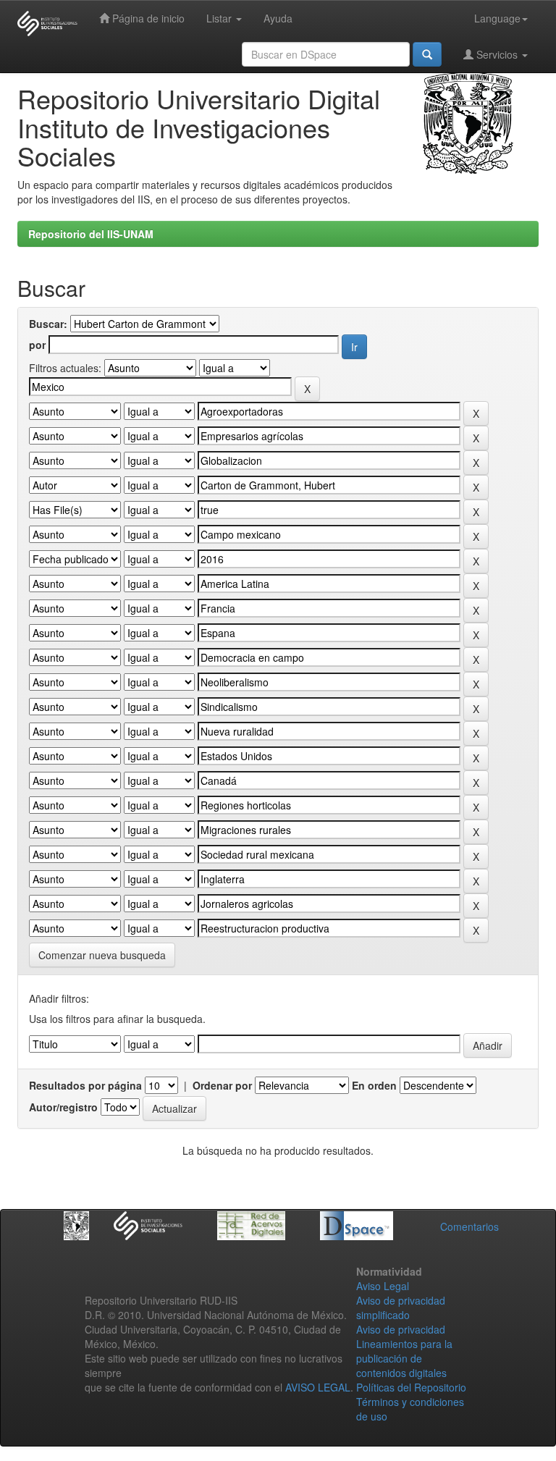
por (37, 344)
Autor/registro (63, 1107)
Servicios (497, 54)
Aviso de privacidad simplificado (400, 1307)
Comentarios (469, 1226)
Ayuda (278, 18)
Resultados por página (85, 1085)
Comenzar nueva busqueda (102, 955)
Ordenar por (222, 1085)
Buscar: (48, 323)
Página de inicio (147, 18)
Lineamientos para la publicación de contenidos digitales (404, 1358)
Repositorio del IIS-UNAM (90, 234)
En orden (374, 1085)
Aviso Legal (382, 1286)
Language (497, 18)
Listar (220, 18)
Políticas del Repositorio (411, 1387)
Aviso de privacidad (400, 1329)
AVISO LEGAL (317, 1387)
